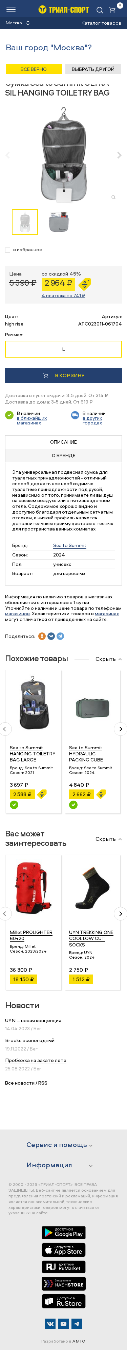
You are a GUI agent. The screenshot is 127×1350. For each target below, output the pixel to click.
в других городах (92, 420)
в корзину (69, 375)
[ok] (42, 636)
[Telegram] (76, 1324)
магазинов (17, 613)
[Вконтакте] (50, 1324)
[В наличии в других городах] (14, 805)
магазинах (107, 613)
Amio (79, 1341)
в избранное (27, 250)
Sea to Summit (69, 545)
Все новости (20, 1083)
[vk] (51, 636)
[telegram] (60, 636)
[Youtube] (63, 1324)
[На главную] (63, 9)
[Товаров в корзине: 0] (113, 10)
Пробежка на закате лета (35, 1060)
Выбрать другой (93, 69)
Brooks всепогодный (30, 1040)
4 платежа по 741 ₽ (63, 295)
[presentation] (11, 155)
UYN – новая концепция (33, 1020)
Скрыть (106, 659)
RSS (42, 1083)
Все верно (34, 69)
